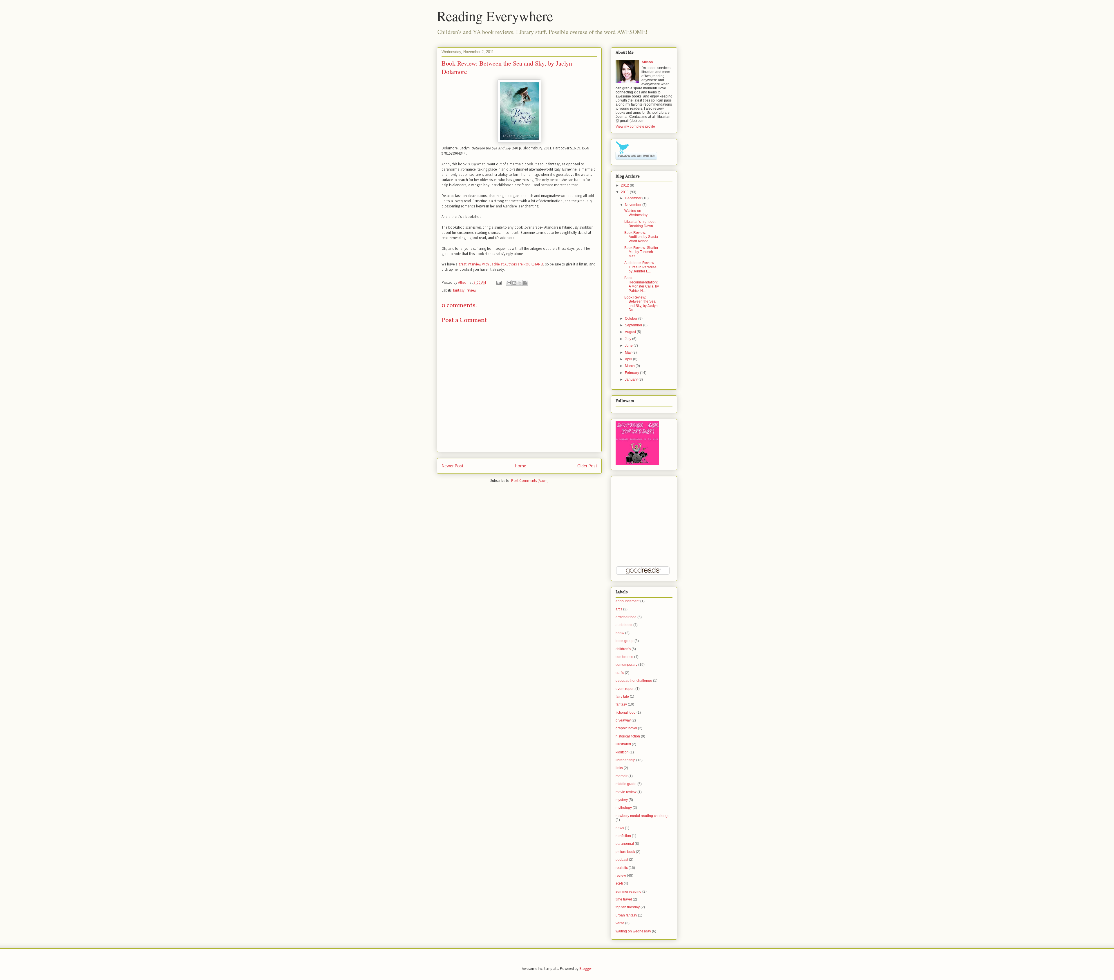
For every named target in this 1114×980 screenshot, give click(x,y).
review (471, 290)
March (630, 366)
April (628, 359)
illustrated (623, 744)
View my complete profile (635, 126)
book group (625, 641)
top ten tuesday (628, 907)
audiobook (624, 625)
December (633, 198)
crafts (620, 673)
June (629, 345)
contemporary (626, 665)
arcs (619, 609)
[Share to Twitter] (520, 283)
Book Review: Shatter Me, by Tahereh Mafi (641, 252)
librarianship (625, 760)
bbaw (620, 633)
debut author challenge (634, 681)
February (632, 373)
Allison (463, 282)
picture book (625, 852)
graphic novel (626, 728)
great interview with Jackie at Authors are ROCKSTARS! (500, 264)
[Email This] (509, 283)
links (619, 768)
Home (520, 466)
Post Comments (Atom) (530, 480)
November (633, 205)
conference (624, 657)
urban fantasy (626, 915)
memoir (621, 776)
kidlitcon (622, 752)
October (631, 319)
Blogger (585, 968)
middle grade (626, 784)
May (628, 352)
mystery (622, 800)
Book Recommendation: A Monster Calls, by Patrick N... (641, 284)
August (630, 332)
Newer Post (452, 466)
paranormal (625, 844)
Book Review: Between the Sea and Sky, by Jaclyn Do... (641, 303)
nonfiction (623, 836)
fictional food (626, 712)
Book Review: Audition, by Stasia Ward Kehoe (641, 237)
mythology (624, 808)
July (628, 339)
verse (620, 923)
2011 (625, 192)
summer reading (628, 891)
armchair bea (626, 617)
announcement (627, 601)
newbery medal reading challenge (643, 816)
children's (623, 649)
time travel (624, 899)
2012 (625, 185)
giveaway (623, 720)
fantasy (458, 290)
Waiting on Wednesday (636, 213)
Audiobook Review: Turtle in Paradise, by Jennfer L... (640, 267)
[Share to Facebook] (525, 283)
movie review (626, 792)
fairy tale (622, 697)
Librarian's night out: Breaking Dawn (640, 224)
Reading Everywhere (495, 15)
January (631, 379)
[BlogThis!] (514, 283)
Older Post (587, 466)
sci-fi (619, 883)
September (633, 325)
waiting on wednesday (633, 931)
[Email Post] (498, 282)
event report (625, 689)
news (620, 828)
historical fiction (628, 736)
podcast (622, 860)
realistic (622, 868)
